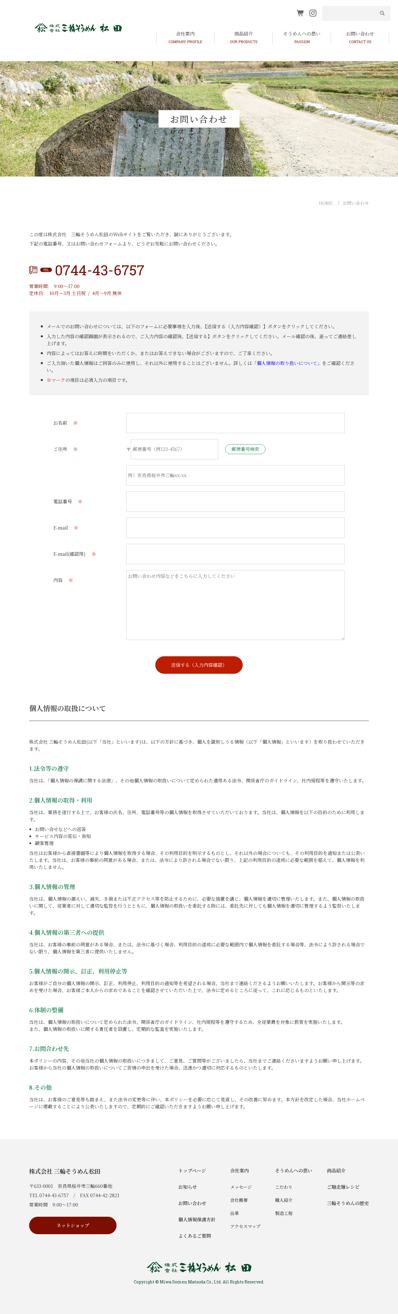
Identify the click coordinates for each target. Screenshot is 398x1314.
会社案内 (239, 1170)
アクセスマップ (245, 1226)
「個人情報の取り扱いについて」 (287, 363)
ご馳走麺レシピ (343, 1187)
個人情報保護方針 (197, 1219)
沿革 (234, 1213)
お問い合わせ (356, 203)
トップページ (192, 1170)
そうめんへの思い (293, 1170)
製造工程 (284, 1213)
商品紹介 (336, 1170)
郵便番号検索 (245, 449)
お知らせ (187, 1187)
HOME (326, 203)
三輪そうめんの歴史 (348, 1203)
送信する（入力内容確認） (199, 665)
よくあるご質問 (194, 1235)
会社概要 (239, 1200)
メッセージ (241, 1187)
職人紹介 (284, 1200)
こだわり (284, 1187)
